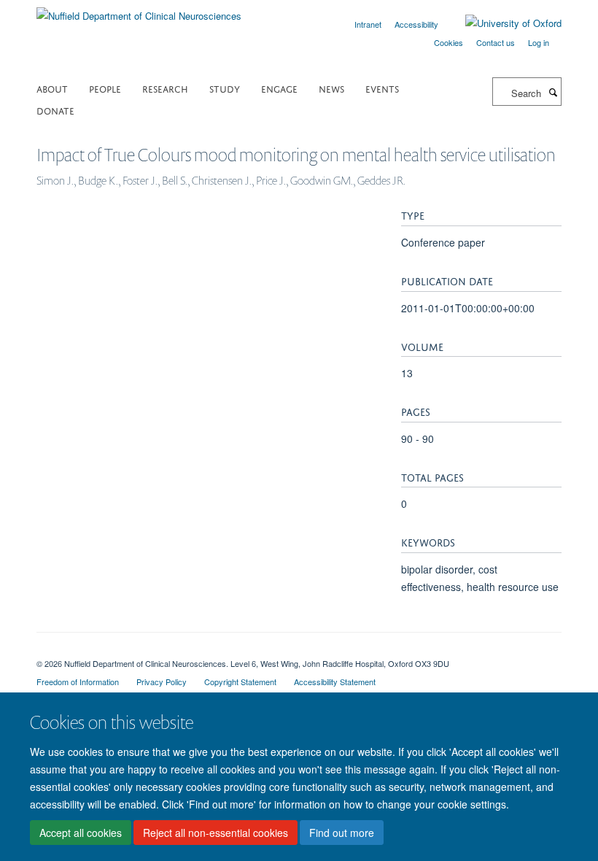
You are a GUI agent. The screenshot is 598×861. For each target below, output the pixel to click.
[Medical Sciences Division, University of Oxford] (299, 651)
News (331, 88)
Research (165, 88)
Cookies (448, 42)
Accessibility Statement (335, 681)
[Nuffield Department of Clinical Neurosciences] (138, 11)
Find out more (341, 832)
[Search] (553, 92)
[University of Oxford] (502, 23)
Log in (538, 42)
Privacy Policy (161, 681)
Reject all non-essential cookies (215, 832)
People (105, 88)
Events (382, 88)
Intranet (367, 24)
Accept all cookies (80, 832)
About (52, 88)
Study (224, 88)
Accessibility (416, 24)
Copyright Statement (240, 681)
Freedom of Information (77, 681)
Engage (279, 88)
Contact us (495, 42)
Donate (55, 110)
